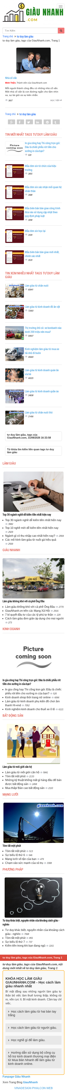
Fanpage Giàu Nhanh (16, 1076)
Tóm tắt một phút (15, 776)
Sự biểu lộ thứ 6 (15, 855)
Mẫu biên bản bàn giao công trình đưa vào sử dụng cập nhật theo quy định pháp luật (42, 212)
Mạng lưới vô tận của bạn (21, 859)
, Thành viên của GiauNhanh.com (26, 83)
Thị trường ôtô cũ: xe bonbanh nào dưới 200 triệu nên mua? (43, 330)
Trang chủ (8, 36)
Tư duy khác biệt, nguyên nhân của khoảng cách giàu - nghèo (31, 922)
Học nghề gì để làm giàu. (28, 1040)
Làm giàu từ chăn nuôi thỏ (39, 412)
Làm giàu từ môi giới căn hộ (17, 766)
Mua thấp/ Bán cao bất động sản (25, 788)
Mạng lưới (10, 794)
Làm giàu (9, 463)
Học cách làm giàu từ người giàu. (34, 1027)
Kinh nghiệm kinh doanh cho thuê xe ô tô (30, 709)
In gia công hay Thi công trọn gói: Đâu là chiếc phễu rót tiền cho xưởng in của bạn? (42, 147)
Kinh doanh (11, 628)
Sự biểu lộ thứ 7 (15, 941)
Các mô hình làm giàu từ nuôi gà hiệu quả (30, 539)
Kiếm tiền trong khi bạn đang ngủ (25, 945)
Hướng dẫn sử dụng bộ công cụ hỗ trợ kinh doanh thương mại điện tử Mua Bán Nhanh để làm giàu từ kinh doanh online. (32, 1058)
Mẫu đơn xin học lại (35, 231)
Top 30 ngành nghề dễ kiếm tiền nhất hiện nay (27, 514)
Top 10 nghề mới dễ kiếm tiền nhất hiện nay (31, 527)
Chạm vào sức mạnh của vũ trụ (24, 862)
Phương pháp (13, 869)
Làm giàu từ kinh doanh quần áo (42, 391)
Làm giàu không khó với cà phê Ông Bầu (23, 601)
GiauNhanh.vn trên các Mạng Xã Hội (28, 610)
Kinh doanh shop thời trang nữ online (28, 697)
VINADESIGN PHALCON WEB (33, 1088)
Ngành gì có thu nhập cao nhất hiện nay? (30, 535)
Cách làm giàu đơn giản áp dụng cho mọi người (34, 618)
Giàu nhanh (11, 550)
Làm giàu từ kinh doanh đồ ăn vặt (42, 306)
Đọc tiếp (55, 100)
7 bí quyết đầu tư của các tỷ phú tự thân (29, 614)
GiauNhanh (30, 1082)
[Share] (11, 122)
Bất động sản (13, 715)
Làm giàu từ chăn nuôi (36, 285)
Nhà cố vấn (11, 78)
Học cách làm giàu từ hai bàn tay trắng (32, 1013)
